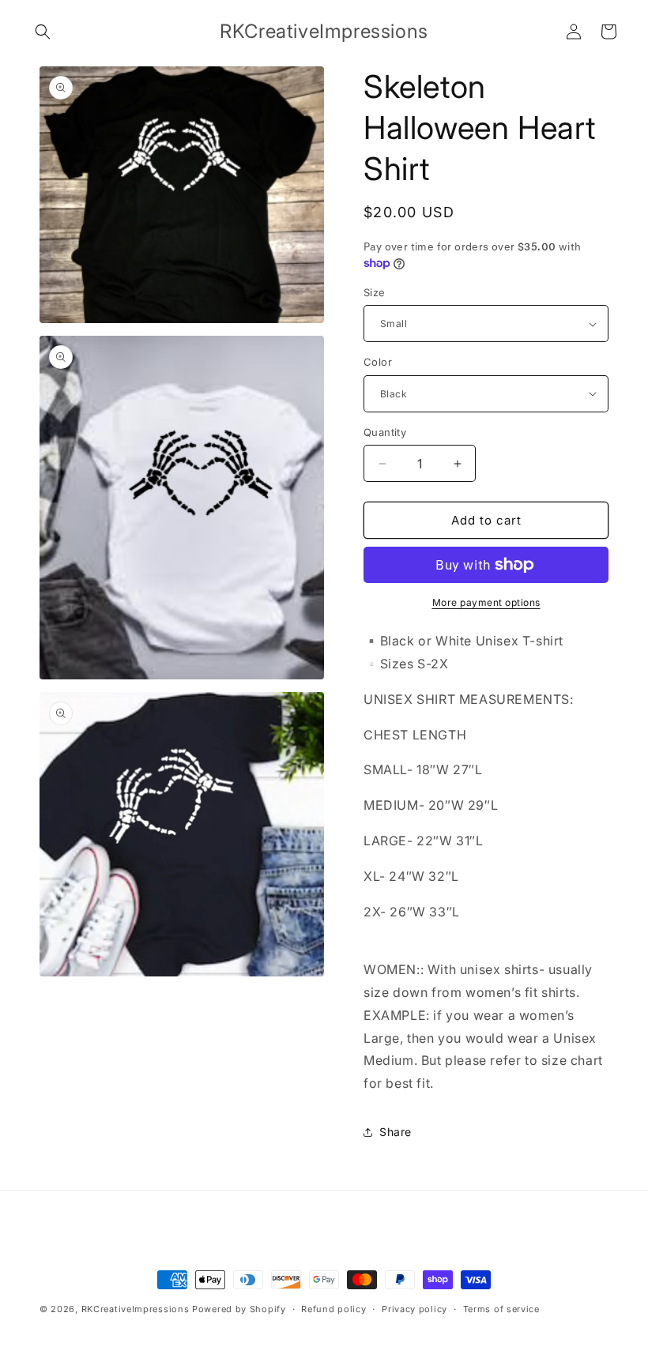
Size (375, 292)
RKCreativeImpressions (136, 1309)
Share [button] (395, 1131)
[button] (42, 31)
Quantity (385, 432)
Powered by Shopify (239, 1309)
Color (378, 361)
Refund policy (333, 1309)
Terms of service (501, 1309)
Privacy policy (414, 1309)
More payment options (486, 602)
